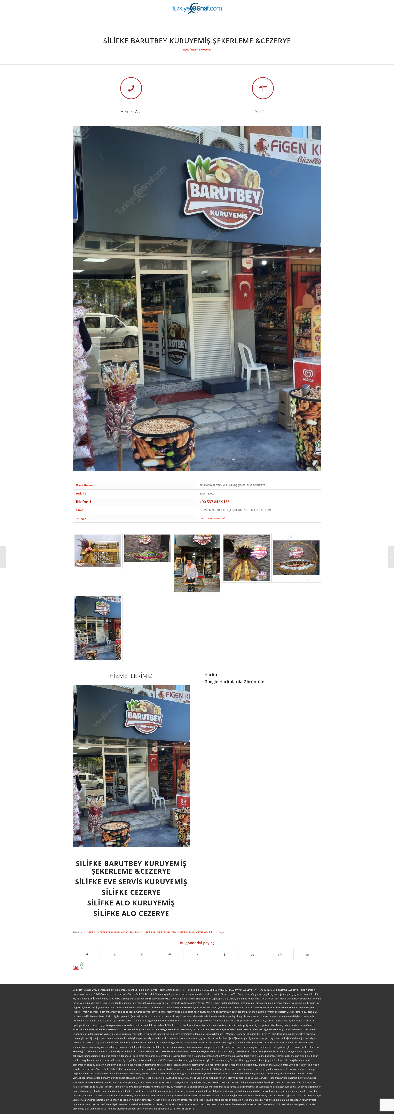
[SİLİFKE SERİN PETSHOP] (391, 557)
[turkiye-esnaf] (197, 8)
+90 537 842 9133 (214, 501)
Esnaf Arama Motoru (197, 49)
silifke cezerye (215, 932)
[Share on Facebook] (87, 954)
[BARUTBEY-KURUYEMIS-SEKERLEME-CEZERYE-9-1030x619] (147, 563)
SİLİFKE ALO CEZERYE (97, 932)
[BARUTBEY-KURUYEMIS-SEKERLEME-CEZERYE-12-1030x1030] (296, 563)
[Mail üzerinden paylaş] (307, 954)
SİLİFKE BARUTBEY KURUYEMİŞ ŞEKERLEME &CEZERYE (174, 932)
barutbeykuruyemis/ (212, 518)
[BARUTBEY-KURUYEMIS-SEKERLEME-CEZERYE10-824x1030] (197, 563)
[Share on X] (114, 954)
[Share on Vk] (252, 954)
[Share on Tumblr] (224, 954)
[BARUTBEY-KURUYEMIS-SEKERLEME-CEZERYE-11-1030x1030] (246, 563)
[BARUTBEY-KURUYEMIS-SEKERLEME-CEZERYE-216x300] (98, 628)
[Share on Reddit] (279, 954)
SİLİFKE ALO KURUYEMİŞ (126, 932)
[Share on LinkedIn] (197, 954)
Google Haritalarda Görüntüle (234, 681)
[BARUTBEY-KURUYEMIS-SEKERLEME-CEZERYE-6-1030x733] (98, 563)
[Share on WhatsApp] (142, 954)
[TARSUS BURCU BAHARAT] (3, 557)
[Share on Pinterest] (169, 954)
